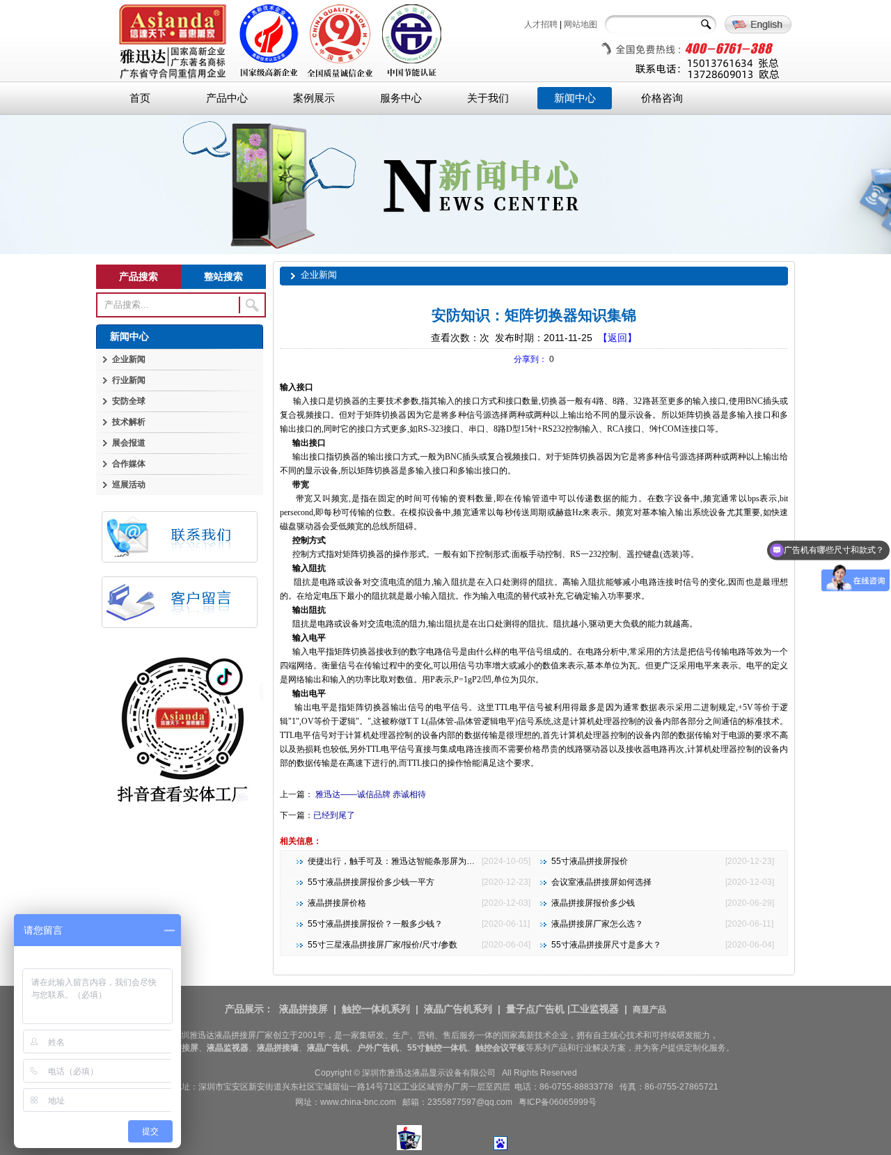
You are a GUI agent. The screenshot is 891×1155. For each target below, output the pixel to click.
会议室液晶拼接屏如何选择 (601, 882)
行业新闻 (128, 380)
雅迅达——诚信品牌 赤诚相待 (369, 794)
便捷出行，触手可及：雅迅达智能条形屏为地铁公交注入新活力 (425, 861)
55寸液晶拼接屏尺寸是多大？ (606, 945)
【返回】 (617, 337)
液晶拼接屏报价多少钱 (593, 903)
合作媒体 (128, 464)
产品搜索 (138, 276)
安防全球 (128, 401)
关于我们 (488, 98)
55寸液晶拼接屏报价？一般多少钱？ (375, 924)
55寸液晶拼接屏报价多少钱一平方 (371, 882)
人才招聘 (541, 24)
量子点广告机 (535, 1008)
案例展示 (314, 98)
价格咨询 (662, 98)
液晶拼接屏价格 (337, 903)
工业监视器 (594, 1008)
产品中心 (227, 98)
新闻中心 (575, 98)
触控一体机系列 (376, 1008)
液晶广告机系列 (458, 1008)
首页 (139, 98)
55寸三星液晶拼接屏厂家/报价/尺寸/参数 (382, 945)
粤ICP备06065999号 (558, 1102)
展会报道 (128, 443)
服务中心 (401, 98)
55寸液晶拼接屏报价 (589, 861)
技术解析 (128, 422)
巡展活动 (128, 484)
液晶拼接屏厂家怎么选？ (597, 924)
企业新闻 (128, 359)
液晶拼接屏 (303, 1008)
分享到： (530, 359)
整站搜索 (223, 276)
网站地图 (580, 24)
